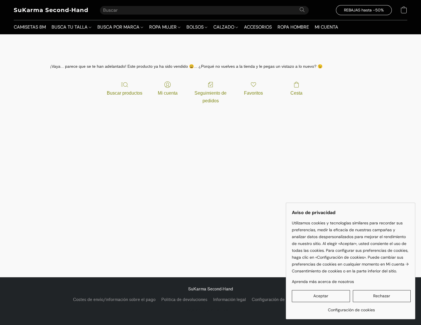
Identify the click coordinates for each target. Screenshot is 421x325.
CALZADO (224, 27)
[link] (351, 307)
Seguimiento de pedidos (210, 97)
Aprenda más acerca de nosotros (323, 281)
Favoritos (253, 93)
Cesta (296, 93)
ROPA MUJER (163, 27)
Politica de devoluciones (184, 299)
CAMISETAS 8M (30, 27)
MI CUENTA (326, 27)
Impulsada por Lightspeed (210, 309)
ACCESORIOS (258, 27)
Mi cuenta (168, 93)
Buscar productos (124, 93)
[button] (51, 10)
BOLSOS (195, 27)
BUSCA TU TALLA (70, 27)
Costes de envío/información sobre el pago (114, 299)
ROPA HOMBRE (293, 27)
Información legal (229, 299)
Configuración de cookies (276, 299)
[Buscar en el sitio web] (302, 10)
